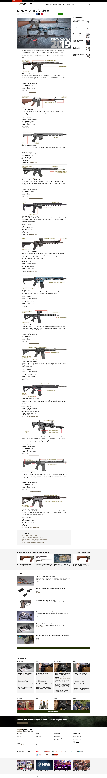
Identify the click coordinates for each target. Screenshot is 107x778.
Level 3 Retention (45, 677)
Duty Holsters (39, 677)
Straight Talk (20, 677)
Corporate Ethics (30, 776)
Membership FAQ (76, 738)
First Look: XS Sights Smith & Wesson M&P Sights (50, 588)
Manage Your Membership (77, 739)
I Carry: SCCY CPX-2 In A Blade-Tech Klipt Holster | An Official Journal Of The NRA (43, 688)
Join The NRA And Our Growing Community (44, 771)
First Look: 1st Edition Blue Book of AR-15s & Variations (35, 539)
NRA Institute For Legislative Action (60, 738)
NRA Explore (56, 739)
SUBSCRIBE (22, 723)
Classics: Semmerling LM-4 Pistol (45, 600)
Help (17, 739)
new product (67, 678)
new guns (58, 531)
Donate (29, 1)
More (25, 574)
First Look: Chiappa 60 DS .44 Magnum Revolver (50, 612)
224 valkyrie (49, 531)
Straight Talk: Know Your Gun (44, 624)
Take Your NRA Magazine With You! (24, 771)
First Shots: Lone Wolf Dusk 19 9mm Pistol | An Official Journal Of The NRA (81, 689)
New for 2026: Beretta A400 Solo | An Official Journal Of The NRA (62, 681)
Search (18, 741)
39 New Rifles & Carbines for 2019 (30, 541)
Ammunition (20, 698)
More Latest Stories (58, 647)
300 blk (42, 531)
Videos (68, 4)
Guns (59, 4)
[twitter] (39, 13)
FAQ (17, 738)
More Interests (30, 658)
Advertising (19, 735)
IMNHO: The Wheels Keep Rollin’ (45, 577)
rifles (29, 531)
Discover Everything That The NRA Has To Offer (61, 771)
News (47, 4)
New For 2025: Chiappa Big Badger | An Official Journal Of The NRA (62, 566)
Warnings (36, 776)
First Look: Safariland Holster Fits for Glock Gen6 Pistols (52, 636)
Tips (38, 581)
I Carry (37, 661)
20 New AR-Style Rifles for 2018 (29, 536)
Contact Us (19, 736)
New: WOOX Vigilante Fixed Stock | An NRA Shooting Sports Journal (25, 566)
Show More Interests (59, 711)
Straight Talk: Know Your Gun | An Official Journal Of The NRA (25, 675)
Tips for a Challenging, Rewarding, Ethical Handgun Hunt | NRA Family (25, 680)
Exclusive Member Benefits (77, 736)
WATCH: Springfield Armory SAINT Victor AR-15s (33, 537)
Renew (26, 1)
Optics (39, 592)
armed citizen (25, 677)
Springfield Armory (58, 678)
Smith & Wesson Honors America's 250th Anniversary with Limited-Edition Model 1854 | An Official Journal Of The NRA (62, 685)
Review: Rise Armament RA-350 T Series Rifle (33, 542)
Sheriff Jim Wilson (41, 626)
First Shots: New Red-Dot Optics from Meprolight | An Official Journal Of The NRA (81, 685)
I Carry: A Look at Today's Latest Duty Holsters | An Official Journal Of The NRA (43, 675)
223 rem (35, 531)
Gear (64, 4)
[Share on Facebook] (36, 13)
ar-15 (26, 531)
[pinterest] (41, 13)
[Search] (89, 4)
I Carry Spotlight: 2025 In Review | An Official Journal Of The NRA (43, 680)
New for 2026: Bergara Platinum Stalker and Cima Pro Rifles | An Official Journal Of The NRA (44, 566)
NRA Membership (76, 735)
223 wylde (32, 531)
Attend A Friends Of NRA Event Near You (81, 771)
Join (23, 1)
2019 (60, 531)
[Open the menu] (76, 4)
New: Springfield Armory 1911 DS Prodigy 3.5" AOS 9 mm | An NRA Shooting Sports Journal (62, 675)
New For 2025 (53, 4)
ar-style (45, 531)
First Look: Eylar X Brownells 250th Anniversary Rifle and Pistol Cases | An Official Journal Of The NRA (62, 690)
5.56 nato (38, 531)
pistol (64, 678)
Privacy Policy (19, 776)
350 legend (54, 531)
